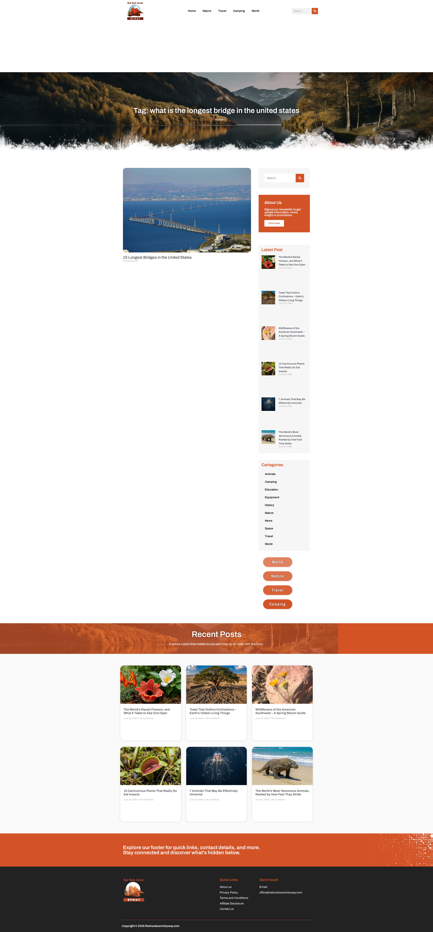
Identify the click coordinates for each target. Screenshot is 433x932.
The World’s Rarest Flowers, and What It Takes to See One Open (292, 261)
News (268, 520)
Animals (270, 474)
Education (271, 489)
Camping (239, 11)
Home (192, 11)
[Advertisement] (216, 47)
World (255, 11)
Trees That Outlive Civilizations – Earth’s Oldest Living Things (291, 296)
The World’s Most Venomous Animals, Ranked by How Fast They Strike (282, 792)
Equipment (272, 497)
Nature (207, 11)
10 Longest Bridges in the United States (157, 257)
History (269, 505)
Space (269, 528)
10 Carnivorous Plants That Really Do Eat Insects (291, 367)
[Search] (315, 11)
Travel (222, 11)
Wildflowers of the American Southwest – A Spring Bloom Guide (292, 332)
